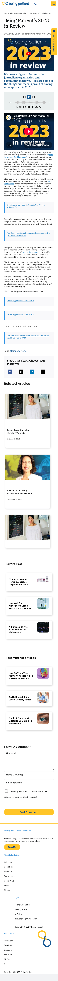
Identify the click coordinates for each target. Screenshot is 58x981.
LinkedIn (8, 950)
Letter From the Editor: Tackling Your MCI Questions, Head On (19, 433)
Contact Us (9, 881)
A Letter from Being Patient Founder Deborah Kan (20, 493)
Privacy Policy (20, 909)
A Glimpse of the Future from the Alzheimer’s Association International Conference (18, 630)
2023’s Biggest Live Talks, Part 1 (20, 300)
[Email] (43, 372)
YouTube (8, 954)
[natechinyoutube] (43, 693)
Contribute (8, 867)
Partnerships (9, 876)
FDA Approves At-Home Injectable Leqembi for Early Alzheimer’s (18, 582)
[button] (54, 41)
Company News (18, 351)
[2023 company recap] (29, 39)
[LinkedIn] (32, 372)
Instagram (8, 941)
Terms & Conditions (22, 905)
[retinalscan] (43, 714)
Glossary (8, 890)
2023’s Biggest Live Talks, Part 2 (20, 314)
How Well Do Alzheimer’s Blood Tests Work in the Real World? (21, 606)
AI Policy (18, 914)
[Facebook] (10, 372)
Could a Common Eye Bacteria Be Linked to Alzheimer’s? (20, 721)
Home (6, 13)
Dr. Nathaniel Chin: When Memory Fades (20, 698)
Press (6, 885)
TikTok (7, 959)
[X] (21, 372)
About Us (8, 871)
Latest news (16, 13)
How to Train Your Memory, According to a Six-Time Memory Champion (21, 676)
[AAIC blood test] (43, 599)
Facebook (8, 945)
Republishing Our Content (25, 919)
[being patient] (15, 3)
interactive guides (30, 252)
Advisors (8, 862)
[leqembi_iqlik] (43, 575)
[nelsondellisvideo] (43, 669)
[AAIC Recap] (43, 622)
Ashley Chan (13, 33)
